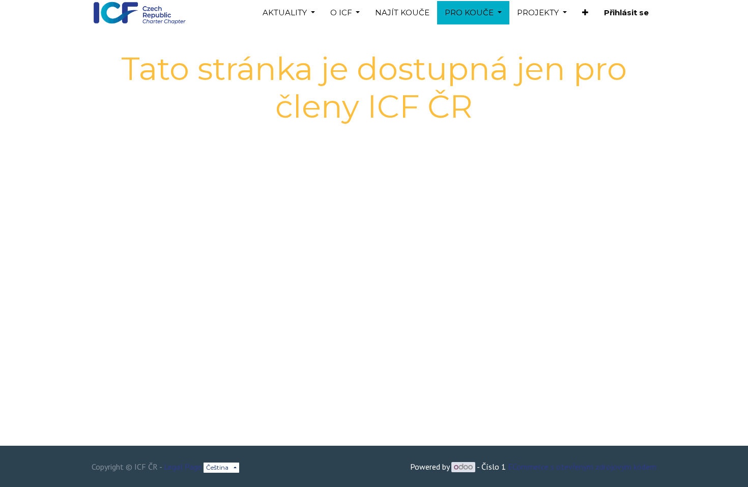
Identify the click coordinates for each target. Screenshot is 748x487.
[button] (585, 13)
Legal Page (183, 467)
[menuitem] (402, 13)
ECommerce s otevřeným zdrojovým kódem (582, 467)
